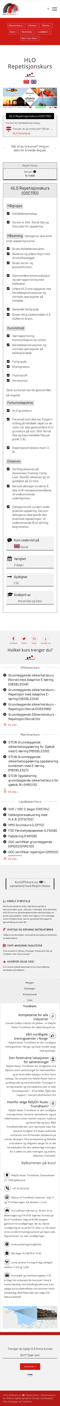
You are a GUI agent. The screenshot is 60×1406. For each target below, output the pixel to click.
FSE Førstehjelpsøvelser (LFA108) (32, 830)
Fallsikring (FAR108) (22, 836)
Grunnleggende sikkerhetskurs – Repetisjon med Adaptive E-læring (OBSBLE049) (32, 694)
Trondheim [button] (30, 1006)
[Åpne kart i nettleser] (30, 1317)
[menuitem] (47, 9)
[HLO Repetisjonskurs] (26, 83)
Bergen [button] (30, 982)
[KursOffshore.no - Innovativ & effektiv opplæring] (24, 9)
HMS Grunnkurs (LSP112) (26, 825)
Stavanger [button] (29, 988)
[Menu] (53, 9)
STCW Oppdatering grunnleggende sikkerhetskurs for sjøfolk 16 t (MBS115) (33, 780)
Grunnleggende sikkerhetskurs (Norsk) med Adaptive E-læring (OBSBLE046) (31, 679)
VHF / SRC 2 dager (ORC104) (28, 809)
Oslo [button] (29, 1000)
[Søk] (47, 9)
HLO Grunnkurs (21, 133)
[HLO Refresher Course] (34, 83)
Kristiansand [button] (30, 994)
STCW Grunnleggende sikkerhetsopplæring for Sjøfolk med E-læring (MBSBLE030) (31, 746)
